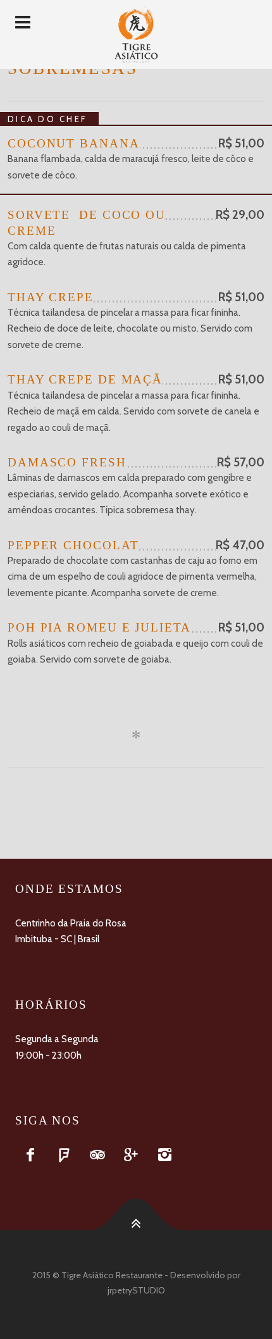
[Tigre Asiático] (136, 34)
